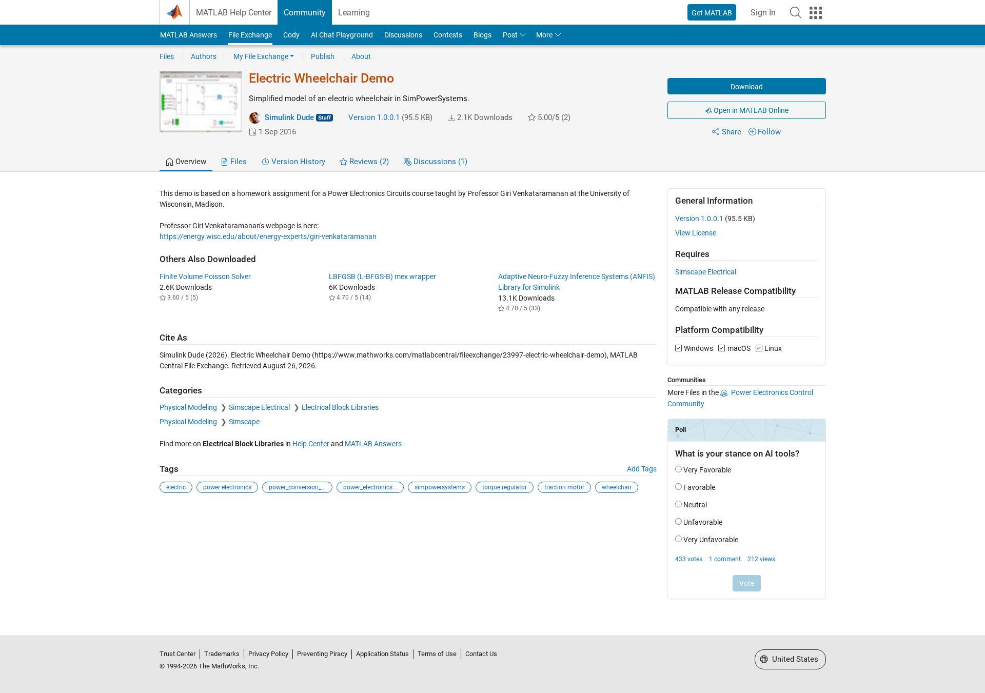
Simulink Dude (289, 117)
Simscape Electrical (260, 407)
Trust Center (177, 654)
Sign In (763, 12)
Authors (203, 56)
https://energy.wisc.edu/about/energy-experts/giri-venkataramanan (268, 236)
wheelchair (617, 487)
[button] (795, 12)
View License (695, 233)
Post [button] (510, 35)
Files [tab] (237, 161)
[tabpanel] (493, 400)
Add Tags (642, 469)
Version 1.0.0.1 (374, 117)
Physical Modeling (189, 407)
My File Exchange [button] (260, 56)
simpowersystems (440, 487)
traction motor (564, 487)
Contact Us (481, 654)
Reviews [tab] (368, 161)
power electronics (227, 487)
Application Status (382, 654)
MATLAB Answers (188, 35)
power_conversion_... (297, 487)
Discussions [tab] (439, 161)
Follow (769, 131)
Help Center (310, 444)
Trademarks (222, 654)
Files (167, 56)
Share (731, 131)
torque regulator (504, 487)
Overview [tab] (189, 161)
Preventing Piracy (322, 654)
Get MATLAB (712, 13)
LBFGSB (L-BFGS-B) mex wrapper (382, 276)
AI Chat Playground (342, 35)
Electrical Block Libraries (340, 407)
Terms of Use (437, 654)
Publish (322, 56)
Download (747, 87)
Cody (291, 35)
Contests (448, 35)
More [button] (544, 35)
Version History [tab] (297, 161)
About (361, 56)
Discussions (403, 35)
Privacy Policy (268, 654)
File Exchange (250, 35)
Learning (354, 12)
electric (176, 487)
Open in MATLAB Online (750, 110)
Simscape (244, 422)
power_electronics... (370, 487)
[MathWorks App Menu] (816, 13)
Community (305, 12)
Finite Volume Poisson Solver (205, 276)
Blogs (482, 35)
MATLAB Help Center (233, 12)
